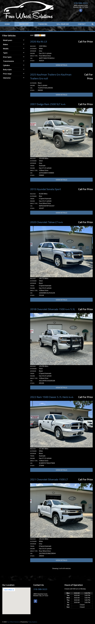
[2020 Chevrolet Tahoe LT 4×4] (61, 277)
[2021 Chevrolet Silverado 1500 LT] (61, 537)
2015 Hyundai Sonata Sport (45, 189)
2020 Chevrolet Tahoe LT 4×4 (46, 222)
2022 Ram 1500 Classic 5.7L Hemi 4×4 (51, 397)
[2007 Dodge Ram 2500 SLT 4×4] (61, 156)
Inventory (24, 24)
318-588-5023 (81, 3)
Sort (32, 35)
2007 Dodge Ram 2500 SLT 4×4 (47, 104)
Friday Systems (32, 622)
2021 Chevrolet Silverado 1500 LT (49, 479)
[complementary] (89, 618)
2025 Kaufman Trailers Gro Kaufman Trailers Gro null (50, 76)
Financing (42, 24)
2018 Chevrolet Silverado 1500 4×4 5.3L (52, 309)
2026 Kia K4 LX (38, 41)
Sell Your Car (63, 24)
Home (7, 24)
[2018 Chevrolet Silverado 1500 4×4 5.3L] (61, 364)
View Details (61, 65)
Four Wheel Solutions (13, 622)
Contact (82, 24)
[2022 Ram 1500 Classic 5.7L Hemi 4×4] (61, 447)
